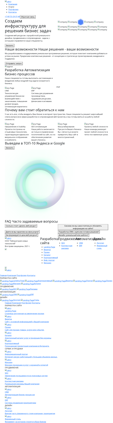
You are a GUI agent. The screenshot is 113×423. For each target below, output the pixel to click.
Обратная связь (28, 17)
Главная (3, 275)
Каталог (47, 255)
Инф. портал (49, 260)
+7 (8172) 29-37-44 (12, 16)
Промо (47, 252)
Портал (89, 281)
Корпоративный (51, 257)
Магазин (47, 263)
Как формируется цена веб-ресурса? (21, 235)
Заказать (9, 45)
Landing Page (49, 247)
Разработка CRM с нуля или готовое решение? (79, 232)
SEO (63, 243)
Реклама (33, 289)
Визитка (47, 249)
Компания (12, 4)
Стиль (36, 300)
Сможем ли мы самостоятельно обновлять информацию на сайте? (83, 227)
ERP (80, 245)
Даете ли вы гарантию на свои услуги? (22, 232)
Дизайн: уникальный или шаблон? (73, 235)
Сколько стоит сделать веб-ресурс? (21, 226)
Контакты (12, 12)
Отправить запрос (14, 63)
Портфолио (13, 9)
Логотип (100, 243)
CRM (81, 243)
